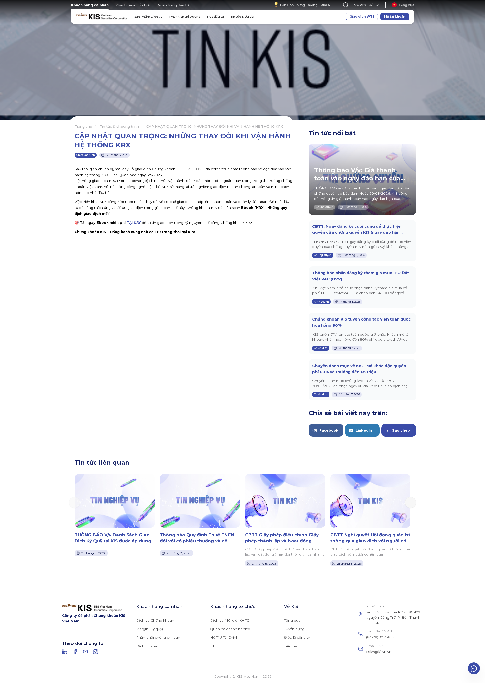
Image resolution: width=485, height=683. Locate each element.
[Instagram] (95, 651)
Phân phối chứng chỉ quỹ (158, 637)
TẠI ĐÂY (134, 223)
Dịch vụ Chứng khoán (155, 620)
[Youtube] (85, 651)
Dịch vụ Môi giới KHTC (229, 620)
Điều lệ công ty (297, 637)
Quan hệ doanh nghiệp (230, 629)
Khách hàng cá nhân (90, 5)
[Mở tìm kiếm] (345, 5)
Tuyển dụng (294, 629)
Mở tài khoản (394, 16)
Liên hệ (290, 646)
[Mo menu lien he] (474, 668)
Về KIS (360, 5)
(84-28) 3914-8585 (381, 637)
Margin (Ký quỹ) (149, 629)
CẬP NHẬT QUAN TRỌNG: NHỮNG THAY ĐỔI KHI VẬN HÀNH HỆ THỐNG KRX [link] (214, 126)
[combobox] (403, 5)
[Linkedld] (64, 651)
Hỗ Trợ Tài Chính (224, 637)
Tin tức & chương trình (119, 126)
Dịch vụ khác (147, 646)
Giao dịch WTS (362, 16)
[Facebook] (75, 651)
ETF (213, 646)
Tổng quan (293, 620)
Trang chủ (83, 126)
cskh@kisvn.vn (378, 652)
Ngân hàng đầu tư (173, 5)
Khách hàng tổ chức (133, 5)
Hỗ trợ (373, 5)
